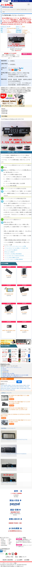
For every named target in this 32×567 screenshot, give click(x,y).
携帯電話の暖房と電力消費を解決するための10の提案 (15, 375)
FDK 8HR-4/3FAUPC (19, 387)
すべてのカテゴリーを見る (1, 15)
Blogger (4, 551)
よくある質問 (18, 560)
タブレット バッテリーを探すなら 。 (24, 546)
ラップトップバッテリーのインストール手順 (15, 246)
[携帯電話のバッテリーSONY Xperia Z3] (26, 355)
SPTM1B (7, 390)
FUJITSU (3, 540)
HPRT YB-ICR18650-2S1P (8, 330)
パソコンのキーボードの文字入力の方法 (14, 255)
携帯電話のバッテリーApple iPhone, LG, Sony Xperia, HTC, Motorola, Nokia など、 (23, 541)
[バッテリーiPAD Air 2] (6, 350)
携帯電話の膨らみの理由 (8, 373)
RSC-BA (27, 387)
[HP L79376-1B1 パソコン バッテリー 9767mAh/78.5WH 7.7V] (16, 133)
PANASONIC (4, 545)
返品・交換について (20, 556)
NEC (10, 543)
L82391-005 (4, 111)
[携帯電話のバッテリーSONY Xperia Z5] (16, 350)
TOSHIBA (3, 543)
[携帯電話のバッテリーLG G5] (16, 355)
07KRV (28, 388)
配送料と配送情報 (8, 560)
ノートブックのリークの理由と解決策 (14, 259)
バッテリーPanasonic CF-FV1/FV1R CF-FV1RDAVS (13, 453)
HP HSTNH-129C (9, 312)
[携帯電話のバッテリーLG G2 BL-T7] (16, 360)
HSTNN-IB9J (4, 110)
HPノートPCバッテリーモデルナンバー (11, 367)
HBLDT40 (12, 390)
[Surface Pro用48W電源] (12, 101)
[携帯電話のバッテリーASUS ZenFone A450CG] (6, 360)
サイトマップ (22, 1)
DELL (10, 539)
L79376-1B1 (4, 113)
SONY (10, 542)
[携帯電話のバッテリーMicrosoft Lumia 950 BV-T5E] (26, 360)
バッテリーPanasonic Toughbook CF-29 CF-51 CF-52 (14, 439)
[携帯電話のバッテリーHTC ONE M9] (6, 355)
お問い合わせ (15, 1)
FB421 (24, 385)
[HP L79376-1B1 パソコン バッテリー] (16, 40)
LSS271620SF (3, 385)
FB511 (9, 385)
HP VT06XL (24, 312)
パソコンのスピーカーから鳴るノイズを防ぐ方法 (16, 248)
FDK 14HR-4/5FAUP (9, 387)
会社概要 (26, 560)
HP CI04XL (8, 275)
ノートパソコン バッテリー (9, 9)
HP (18, 9)
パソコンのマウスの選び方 (11, 250)
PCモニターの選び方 (10, 252)
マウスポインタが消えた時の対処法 (13, 253)
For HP (8, 26)
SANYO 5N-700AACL (5, 388)
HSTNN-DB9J (23, 388)
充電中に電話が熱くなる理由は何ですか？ (12, 376)
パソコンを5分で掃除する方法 (12, 257)
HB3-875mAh (19, 385)
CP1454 (14, 385)
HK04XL (3, 108)
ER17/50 (2, 390)
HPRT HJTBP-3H (24, 330)
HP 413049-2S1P (9, 294)
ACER (2, 539)
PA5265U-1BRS (15, 388)
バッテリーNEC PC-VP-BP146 (8, 468)
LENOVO (3, 542)
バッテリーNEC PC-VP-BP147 (8, 482)
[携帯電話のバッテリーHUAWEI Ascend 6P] (26, 350)
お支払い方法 (9, 556)
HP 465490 (24, 294)
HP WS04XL (24, 275)
